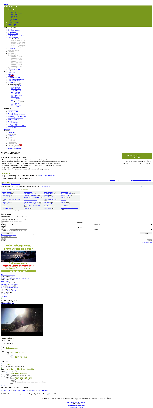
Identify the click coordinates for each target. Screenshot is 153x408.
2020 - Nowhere (16, 90)
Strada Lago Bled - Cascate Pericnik (11, 196)
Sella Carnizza (64, 192)
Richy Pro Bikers (12, 113)
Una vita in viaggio (13, 122)
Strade (9, 8)
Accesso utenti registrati (14, 148)
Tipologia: (4, 224)
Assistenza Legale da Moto (15, 118)
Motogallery (11, 72)
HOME (6, 4)
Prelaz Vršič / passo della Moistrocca (69, 208)
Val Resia (4, 203)
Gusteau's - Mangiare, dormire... (17, 114)
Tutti (12, 11)
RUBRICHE (8, 108)
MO (10, 76)
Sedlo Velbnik (47, 208)
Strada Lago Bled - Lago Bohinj (31, 197)
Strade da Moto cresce (14, 80)
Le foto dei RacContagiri (15, 102)
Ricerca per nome (6, 216)
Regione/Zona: (5, 221)
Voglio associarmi (13, 37)
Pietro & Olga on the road (15, 119)
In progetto (14, 19)
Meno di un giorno (16, 13)
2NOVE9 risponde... (13, 124)
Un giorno (14, 14)
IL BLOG (7, 129)
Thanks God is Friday (14, 77)
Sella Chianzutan (6, 193)
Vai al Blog (4, 296)
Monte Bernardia (28, 192)
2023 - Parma (15, 103)
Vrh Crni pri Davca (28, 193)
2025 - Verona (15, 106)
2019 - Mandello (16, 89)
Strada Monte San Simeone (50, 199)
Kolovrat (46, 195)
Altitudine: (79, 222)
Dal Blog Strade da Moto (8, 275)
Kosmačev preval (65, 195)
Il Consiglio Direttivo (14, 30)
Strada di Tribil (64, 206)
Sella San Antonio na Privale (31, 203)
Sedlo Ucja (26, 208)
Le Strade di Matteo (13, 127)
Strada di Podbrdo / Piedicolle (31, 202)
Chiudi (148, 164)
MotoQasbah (11, 26)
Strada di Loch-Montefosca (50, 196)
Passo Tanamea (48, 206)
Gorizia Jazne (5, 195)
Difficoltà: (79, 228)
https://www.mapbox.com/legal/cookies (76, 402)
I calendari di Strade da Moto (16, 79)
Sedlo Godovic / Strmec (66, 193)
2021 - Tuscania (15, 92)
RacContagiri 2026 (13, 34)
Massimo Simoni (6, 184)
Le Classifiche (12, 82)
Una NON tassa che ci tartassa (9, 287)
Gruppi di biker (12, 24)
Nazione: (3, 219)
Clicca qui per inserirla (47, 186)
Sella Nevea (63, 200)
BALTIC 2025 (5, 281)
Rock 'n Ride (11, 121)
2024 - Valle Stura (16, 105)
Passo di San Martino (49, 203)
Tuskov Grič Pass (6, 208)
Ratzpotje (63, 202)
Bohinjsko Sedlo (48, 192)
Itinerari (10, 10)
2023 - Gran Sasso (16, 95)
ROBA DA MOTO (10, 6)
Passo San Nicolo (65, 203)
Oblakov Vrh (5, 202)
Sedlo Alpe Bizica (6, 192)
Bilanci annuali (12, 55)
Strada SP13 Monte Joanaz (30, 200)
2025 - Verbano (15, 98)
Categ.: (3, 226)
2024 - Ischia (15, 97)
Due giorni (14, 16)
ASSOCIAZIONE (9, 27)
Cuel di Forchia (48, 193)
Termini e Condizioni (14, 69)
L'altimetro (11, 21)
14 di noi (112, 180)
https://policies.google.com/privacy (76, 405)
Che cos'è (10, 29)
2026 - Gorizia (15, 100)
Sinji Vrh (4, 206)
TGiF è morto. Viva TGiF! (8, 291)
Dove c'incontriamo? (13, 22)
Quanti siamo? (12, 135)
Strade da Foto (12, 74)
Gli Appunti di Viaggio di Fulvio (17, 116)
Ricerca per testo (5, 230)
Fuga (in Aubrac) (5, 294)
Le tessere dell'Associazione (15, 35)
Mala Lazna (63, 197)
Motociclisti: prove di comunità (9, 284)
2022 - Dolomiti (15, 93)
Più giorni (14, 18)
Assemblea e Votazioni (14, 39)
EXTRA (6, 71)
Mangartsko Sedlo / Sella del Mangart (11, 199)
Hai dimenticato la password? (145, 242)
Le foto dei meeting (13, 84)
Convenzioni (11, 48)
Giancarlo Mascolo (15, 184)
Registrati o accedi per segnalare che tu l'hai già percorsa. (141, 180)
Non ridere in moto (13, 111)
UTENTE (7, 131)
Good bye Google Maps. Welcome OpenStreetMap (15, 278)
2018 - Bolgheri (15, 87)
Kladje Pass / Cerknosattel (30, 195)
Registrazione (11, 132)
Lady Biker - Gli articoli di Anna (17, 126)
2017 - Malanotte (16, 85)
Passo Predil (47, 202)
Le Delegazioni (12, 32)
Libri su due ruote (13, 110)
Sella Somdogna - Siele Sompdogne (32, 205)
